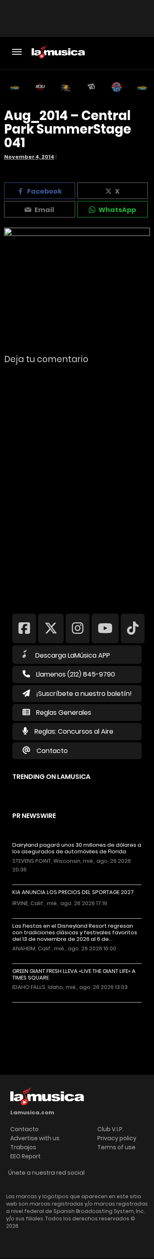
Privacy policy (116, 1138)
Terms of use (116, 1147)
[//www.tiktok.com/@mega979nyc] (133, 628)
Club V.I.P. (110, 1129)
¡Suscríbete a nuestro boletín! (84, 693)
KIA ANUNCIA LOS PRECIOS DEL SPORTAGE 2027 (73, 892)
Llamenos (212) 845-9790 (75, 674)
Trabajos (23, 1147)
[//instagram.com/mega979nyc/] (78, 628)
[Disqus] (77, 483)
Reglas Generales (63, 712)
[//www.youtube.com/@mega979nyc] (105, 628)
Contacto (52, 750)
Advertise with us (35, 1138)
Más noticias (40, 1006)
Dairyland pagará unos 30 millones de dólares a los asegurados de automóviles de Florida (76, 848)
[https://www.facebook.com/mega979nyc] (24, 628)
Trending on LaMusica (51, 776)
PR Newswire (34, 815)
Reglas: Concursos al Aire (73, 731)
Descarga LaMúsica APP (72, 655)
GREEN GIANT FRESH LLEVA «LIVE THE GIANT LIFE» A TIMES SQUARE (74, 974)
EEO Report (25, 1156)
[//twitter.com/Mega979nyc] (51, 628)
